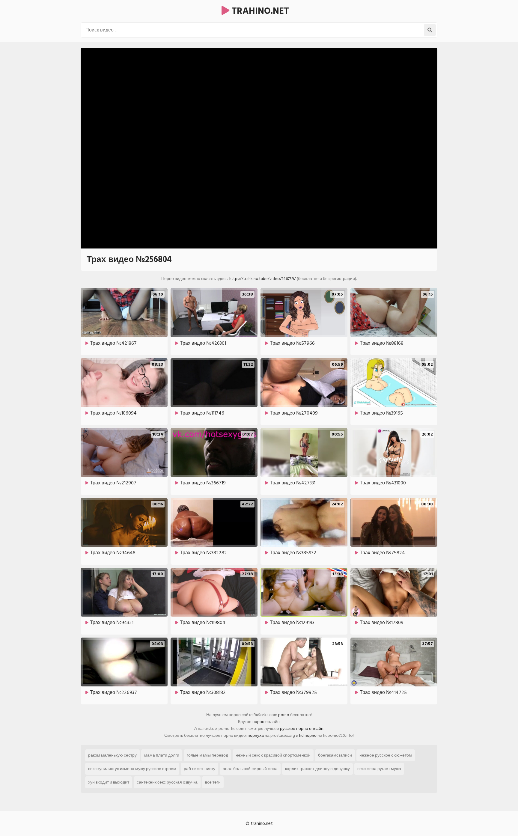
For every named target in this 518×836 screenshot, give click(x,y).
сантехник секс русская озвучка (167, 782)
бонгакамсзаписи (335, 755)
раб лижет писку (199, 768)
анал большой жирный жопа (250, 768)
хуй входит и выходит (108, 782)
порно (258, 721)
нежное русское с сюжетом (385, 755)
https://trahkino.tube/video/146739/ (262, 278)
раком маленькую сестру (112, 755)
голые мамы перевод (207, 755)
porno (283, 714)
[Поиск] (430, 30)
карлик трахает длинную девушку (317, 768)
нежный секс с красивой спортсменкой (273, 755)
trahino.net (259, 11)
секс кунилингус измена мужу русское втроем (132, 768)
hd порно (308, 735)
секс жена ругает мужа (379, 768)
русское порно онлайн (301, 728)
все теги (213, 782)
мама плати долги (161, 755)
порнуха (256, 735)
